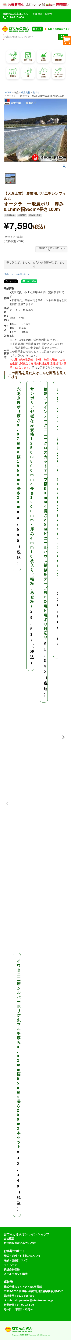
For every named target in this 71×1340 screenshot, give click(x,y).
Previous (7, 801)
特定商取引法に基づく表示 (20, 1242)
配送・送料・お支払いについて (22, 1255)
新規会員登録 (12, 1269)
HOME (8, 92)
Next (63, 737)
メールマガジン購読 (16, 1273)
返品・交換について (16, 1260)
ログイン (37, 29)
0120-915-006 (15, 17)
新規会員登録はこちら (57, 29)
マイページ (10, 1264)
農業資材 (25, 92)
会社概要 (9, 1238)
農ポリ (36, 92)
